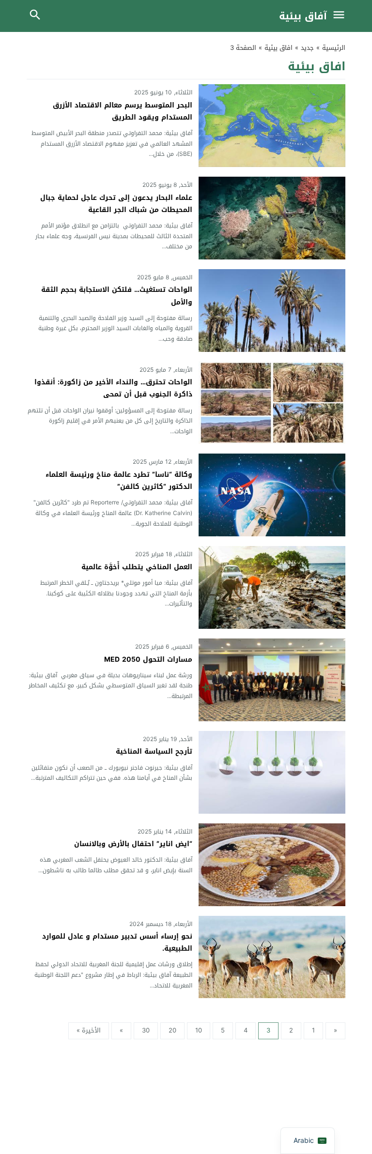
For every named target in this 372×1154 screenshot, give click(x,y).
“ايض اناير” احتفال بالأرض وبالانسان (133, 843)
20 (172, 1030)
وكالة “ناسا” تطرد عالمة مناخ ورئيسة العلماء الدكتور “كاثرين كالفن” (119, 480)
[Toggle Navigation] (341, 16)
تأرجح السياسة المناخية (154, 751)
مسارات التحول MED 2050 (148, 659)
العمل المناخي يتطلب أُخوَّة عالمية (136, 567)
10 (198, 1030)
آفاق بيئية (303, 16)
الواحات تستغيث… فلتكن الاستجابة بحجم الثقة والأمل (116, 295)
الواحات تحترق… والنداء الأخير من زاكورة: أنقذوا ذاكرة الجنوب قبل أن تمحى (113, 388)
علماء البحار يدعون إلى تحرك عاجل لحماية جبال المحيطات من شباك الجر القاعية (116, 203)
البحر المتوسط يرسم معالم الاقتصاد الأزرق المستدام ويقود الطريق (122, 111)
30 (146, 1030)
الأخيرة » (89, 1030)
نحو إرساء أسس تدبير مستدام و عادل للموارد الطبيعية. (117, 942)
